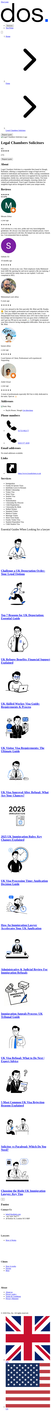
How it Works (11, 1240)
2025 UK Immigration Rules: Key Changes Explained (21, 838)
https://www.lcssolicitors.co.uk (29, 473)
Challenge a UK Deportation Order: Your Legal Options (23, 572)
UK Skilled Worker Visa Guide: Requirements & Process (20, 705)
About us (9, 1292)
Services (10, 26)
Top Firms (9, 28)
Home (8, 36)
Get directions (28, 410)
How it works (11, 1266)
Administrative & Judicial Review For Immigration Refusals (24, 971)
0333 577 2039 (23, 443)
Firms (8, 83)
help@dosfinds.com (13, 1214)
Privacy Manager (12, 1299)
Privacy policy (11, 1294)
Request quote (7, 135)
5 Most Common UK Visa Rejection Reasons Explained (22, 1104)
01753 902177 (23, 431)
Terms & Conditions (13, 1296)
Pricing (8, 1268)
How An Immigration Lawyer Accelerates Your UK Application (21, 927)
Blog (7, 1271)
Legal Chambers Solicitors (16, 130)
